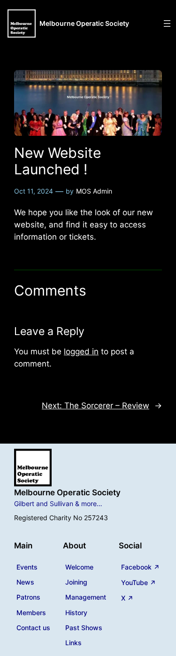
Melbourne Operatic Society (84, 23)
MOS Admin (94, 191)
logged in (81, 351)
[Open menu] (167, 23)
